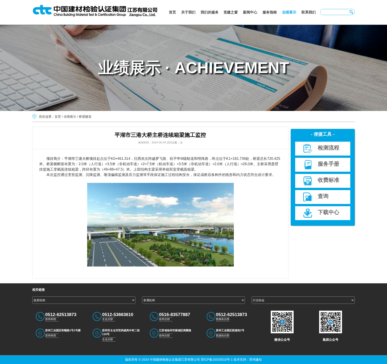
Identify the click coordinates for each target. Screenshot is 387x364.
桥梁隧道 (85, 116)
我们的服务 (210, 12)
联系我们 (308, 12)
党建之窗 (231, 12)
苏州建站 (255, 359)
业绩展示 (289, 12)
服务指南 (269, 12)
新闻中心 (250, 12)
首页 (172, 12)
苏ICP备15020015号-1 (216, 359)
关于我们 (188, 12)
